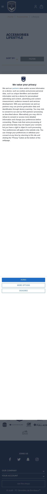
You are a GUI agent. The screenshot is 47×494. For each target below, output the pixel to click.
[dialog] (23, 247)
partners (15, 88)
